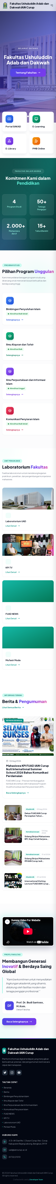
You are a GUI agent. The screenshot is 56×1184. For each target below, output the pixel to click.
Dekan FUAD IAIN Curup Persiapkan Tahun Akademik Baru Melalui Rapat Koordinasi (36, 817)
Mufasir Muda (9, 1127)
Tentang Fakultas (26, 72)
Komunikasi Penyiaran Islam (16, 1109)
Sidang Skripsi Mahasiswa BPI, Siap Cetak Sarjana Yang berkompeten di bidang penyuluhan (37, 840)
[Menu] (52, 5)
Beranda (7, 1087)
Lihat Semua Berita (11, 707)
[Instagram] (12, 1072)
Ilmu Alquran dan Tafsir (14, 1100)
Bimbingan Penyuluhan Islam (16, 1096)
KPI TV (6, 1118)
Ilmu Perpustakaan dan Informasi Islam (21, 1105)
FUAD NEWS (9, 1113)
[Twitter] (5, 1072)
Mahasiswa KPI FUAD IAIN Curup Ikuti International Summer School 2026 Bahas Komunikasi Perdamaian (27, 771)
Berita (6, 1092)
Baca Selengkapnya (16, 793)
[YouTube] (19, 1072)
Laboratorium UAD (12, 1122)
